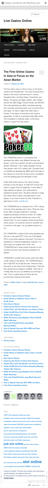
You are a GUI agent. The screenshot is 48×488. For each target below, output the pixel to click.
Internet (32, 50)
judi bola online (9, 440)
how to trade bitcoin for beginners (15, 431)
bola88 (28, 418)
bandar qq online (24, 415)
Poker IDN (33, 451)
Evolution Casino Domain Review (17, 296)
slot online (32, 461)
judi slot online (13, 444)
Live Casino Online (18, 20)
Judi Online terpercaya (22, 440)
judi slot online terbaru (31, 444)
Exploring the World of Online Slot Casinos (21, 306)
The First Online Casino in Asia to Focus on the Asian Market (19, 76)
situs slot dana (34, 457)
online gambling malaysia (12, 451)
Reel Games (8, 457)
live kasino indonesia (20, 448)
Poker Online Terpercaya (12, 454)
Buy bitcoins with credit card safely (30, 421)
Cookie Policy (9, 478)
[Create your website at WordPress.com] (24, 3)
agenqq (15, 415)
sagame (14, 457)
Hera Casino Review (11, 304)
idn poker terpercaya (11, 437)
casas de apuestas (10, 424)
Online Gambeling (19, 50)
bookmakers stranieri (11, 421)
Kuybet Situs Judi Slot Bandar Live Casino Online (23, 309)
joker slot (27, 437)
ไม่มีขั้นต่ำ (28, 466)
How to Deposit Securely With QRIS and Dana (22, 328)
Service (6, 55)
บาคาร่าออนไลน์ (8, 466)
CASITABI (20, 424)
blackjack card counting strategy (15, 418)
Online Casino (9, 45)
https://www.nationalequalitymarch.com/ (17, 434)
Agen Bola (31, 45)
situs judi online (23, 457)
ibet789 (33, 434)
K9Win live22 (8, 448)
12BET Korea (8, 415)
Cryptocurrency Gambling (32, 424)
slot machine (18, 462)
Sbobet (6, 50)
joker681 (21, 437)
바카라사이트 (35, 466)
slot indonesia (8, 462)
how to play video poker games (20, 428)
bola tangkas (35, 418)
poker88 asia (23, 201)
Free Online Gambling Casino (15, 331)
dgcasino (7, 428)
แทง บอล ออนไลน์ (19, 466)
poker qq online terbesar (28, 454)
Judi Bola (21, 45)
